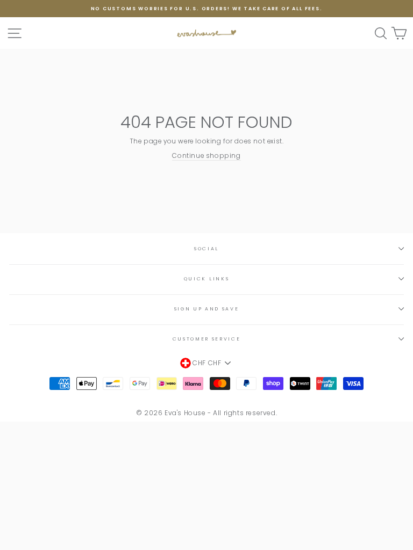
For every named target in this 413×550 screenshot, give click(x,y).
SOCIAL (206, 248)
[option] (206, 8)
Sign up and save (206, 309)
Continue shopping (206, 155)
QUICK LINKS (206, 279)
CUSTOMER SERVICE (207, 339)
